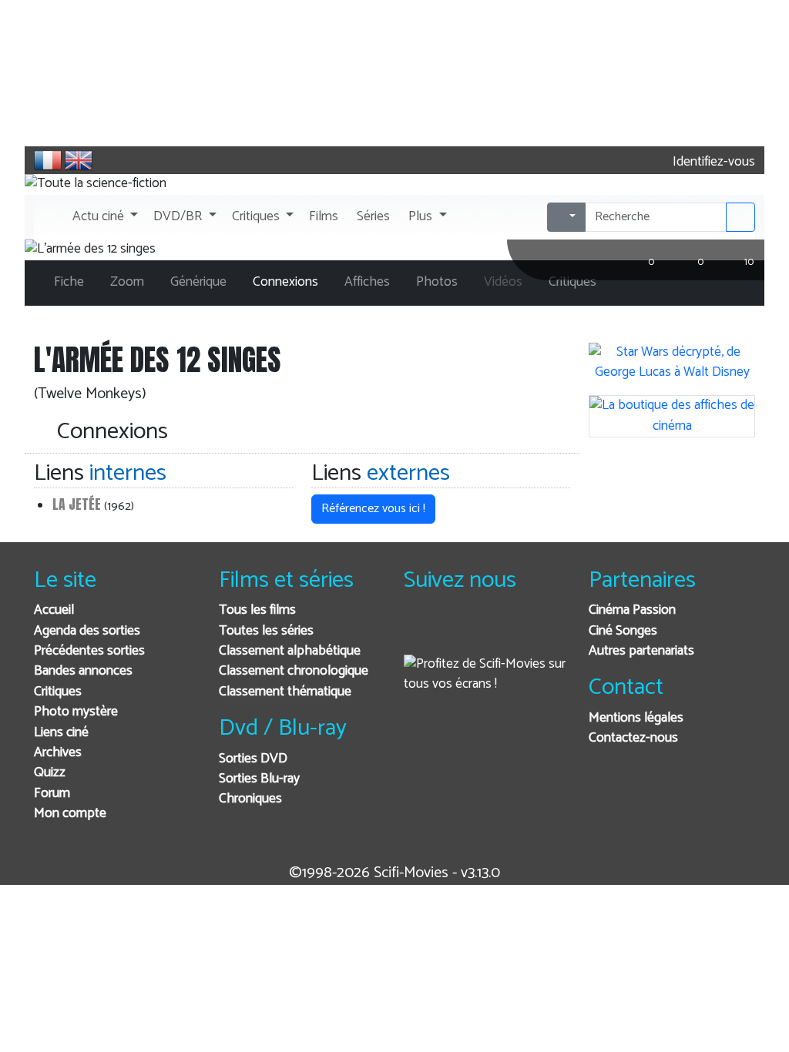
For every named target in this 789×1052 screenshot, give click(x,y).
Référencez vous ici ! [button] (373, 508)
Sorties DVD (253, 759)
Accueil (54, 610)
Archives (58, 753)
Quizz (49, 773)
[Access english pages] (78, 160)
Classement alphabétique (290, 651)
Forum (52, 793)
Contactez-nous (633, 738)
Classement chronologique (293, 671)
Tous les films (257, 610)
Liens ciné (61, 733)
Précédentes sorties (89, 651)
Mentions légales (636, 718)
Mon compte (70, 813)
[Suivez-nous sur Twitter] (457, 631)
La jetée (76, 504)
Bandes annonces (83, 671)
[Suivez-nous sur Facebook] (419, 631)
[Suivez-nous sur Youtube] (495, 631)
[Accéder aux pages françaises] (48, 160)
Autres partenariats (641, 651)
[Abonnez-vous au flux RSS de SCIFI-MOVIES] (533, 631)
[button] (103, 217)
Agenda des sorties (87, 631)
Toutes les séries (266, 631)
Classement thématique (285, 692)
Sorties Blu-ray (259, 779)
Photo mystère (76, 712)
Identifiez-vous (712, 162)
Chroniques (250, 799)
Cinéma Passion (632, 610)
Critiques (58, 692)
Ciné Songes (623, 631)
